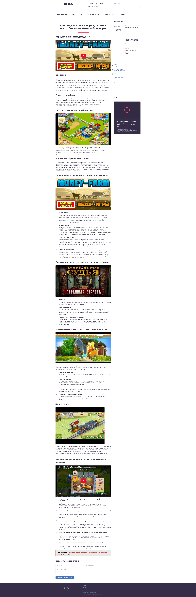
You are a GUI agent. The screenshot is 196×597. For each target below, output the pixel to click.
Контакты (84, 585)
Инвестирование (118, 69)
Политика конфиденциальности (117, 593)
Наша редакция (85, 590)
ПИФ (115, 74)
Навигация (84, 587)
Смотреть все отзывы (118, 59)
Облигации (117, 72)
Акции (115, 64)
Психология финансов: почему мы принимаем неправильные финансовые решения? (132, 41)
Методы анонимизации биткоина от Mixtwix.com (132, 28)
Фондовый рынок (118, 77)
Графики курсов (117, 3)
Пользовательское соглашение (89, 592)
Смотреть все (137, 97)
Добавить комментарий (64, 577)
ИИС (115, 68)
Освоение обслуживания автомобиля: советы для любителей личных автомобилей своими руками (97, 6)
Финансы (116, 76)
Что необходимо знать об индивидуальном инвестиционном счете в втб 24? (126, 123)
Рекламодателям (86, 589)
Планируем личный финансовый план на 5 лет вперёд (132, 52)
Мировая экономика (119, 70)
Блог (115, 65)
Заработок (117, 66)
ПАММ (116, 73)
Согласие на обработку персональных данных (92, 594)
